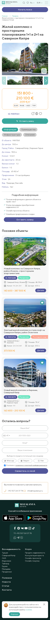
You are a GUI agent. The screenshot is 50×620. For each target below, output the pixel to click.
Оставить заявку (26, 121)
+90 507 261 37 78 (15, 491)
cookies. (28, 610)
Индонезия (6, 561)
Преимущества (28, 129)
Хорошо (14, 614)
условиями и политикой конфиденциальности (31, 465)
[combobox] (6, 435)
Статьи (5, 586)
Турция (5, 553)
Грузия (4, 566)
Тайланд (5, 564)
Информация (10, 129)
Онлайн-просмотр (33, 558)
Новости (6, 582)
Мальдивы (6, 569)
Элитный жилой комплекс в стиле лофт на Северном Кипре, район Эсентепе (24, 331)
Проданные (7, 572)
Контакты (7, 590)
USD (28, 106)
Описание (30, 134)
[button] (46, 81)
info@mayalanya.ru (35, 491)
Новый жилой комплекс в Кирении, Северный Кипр (21, 391)
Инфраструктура (12, 134)
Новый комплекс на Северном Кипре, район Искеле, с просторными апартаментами (22, 271)
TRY (34, 106)
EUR (16, 106)
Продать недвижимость (35, 553)
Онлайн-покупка (32, 561)
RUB (22, 106)
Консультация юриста (34, 555)
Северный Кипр (8, 555)
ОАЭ (4, 558)
